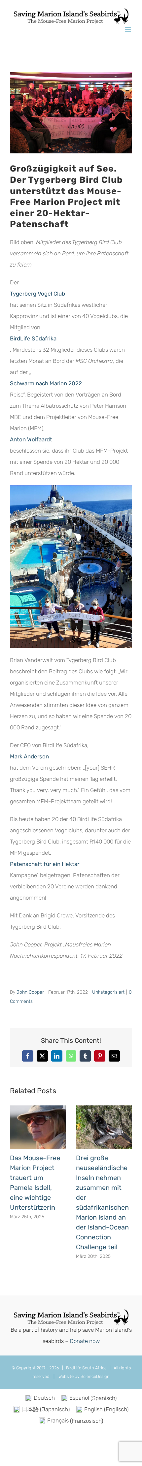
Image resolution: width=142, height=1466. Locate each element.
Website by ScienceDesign (83, 1376)
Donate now (85, 1341)
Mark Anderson (29, 756)
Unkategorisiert (108, 992)
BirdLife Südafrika (33, 338)
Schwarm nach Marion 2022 (46, 383)
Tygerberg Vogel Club (37, 293)
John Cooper (30, 992)
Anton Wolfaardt (31, 439)
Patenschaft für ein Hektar (44, 864)
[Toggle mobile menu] (128, 29)
